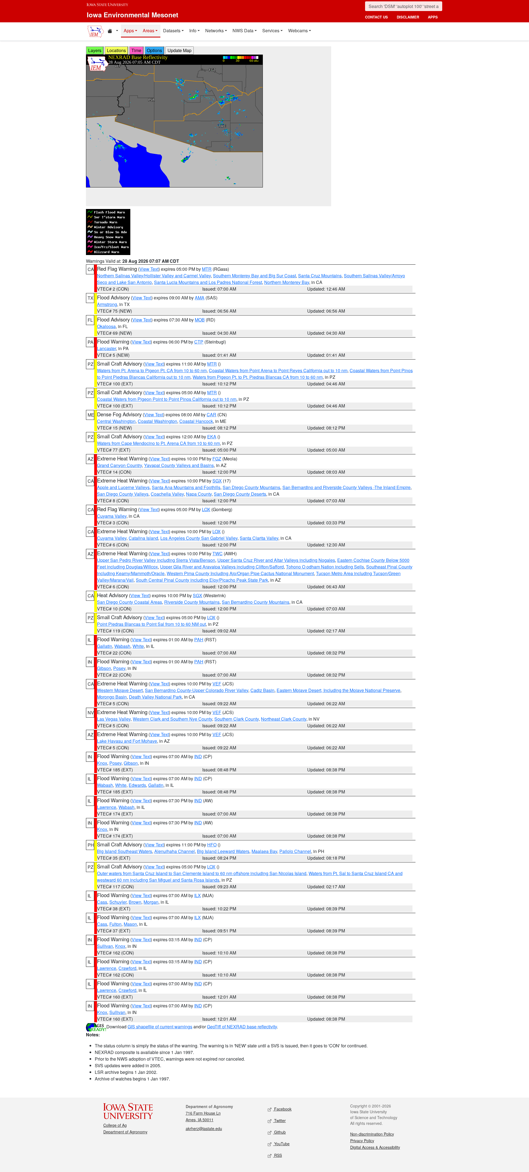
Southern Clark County (236, 719)
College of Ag (115, 1125)
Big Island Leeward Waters (223, 851)
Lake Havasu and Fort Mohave (127, 741)
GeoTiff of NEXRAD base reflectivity (242, 1026)
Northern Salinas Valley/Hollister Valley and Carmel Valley (154, 275)
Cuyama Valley (111, 516)
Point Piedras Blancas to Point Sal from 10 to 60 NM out (151, 624)
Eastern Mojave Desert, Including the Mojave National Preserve (338, 690)
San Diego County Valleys (123, 494)
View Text (148, 269)
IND (198, 756)
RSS (277, 1155)
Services (270, 30)
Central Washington (116, 421)
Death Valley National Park (155, 697)
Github (279, 1132)
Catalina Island (143, 538)
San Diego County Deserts (240, 494)
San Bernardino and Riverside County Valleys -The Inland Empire (346, 487)
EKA (211, 436)
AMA (199, 297)
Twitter (279, 1120)
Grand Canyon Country (119, 465)
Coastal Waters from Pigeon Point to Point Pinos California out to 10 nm (166, 399)
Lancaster (106, 348)
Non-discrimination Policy (372, 1134)
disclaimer (408, 17)
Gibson (104, 668)
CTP (198, 342)
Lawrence (106, 807)
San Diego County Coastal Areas (129, 602)
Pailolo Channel (295, 851)
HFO (212, 844)
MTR (207, 269)
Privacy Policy (362, 1140)
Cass (102, 902)
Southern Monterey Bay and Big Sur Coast (254, 275)
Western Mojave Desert (120, 690)
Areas (148, 30)
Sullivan (105, 946)
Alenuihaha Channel (174, 851)
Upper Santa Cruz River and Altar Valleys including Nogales (276, 560)
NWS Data (243, 30)
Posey (119, 668)
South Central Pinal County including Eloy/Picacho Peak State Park (202, 580)
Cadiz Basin (262, 690)
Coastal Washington (157, 421)
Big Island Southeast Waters (124, 851)
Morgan (151, 902)
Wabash (122, 646)
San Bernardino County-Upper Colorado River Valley (196, 690)
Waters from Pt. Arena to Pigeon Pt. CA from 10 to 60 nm (152, 370)
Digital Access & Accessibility (375, 1147)
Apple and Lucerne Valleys (123, 487)
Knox (102, 763)
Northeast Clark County (283, 719)
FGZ (216, 458)
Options (154, 50)
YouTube (281, 1143)
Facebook (282, 1109)
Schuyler (117, 902)
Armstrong (107, 304)
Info (192, 30)
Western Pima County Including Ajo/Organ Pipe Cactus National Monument (240, 573)
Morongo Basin (112, 697)
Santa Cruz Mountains (320, 275)
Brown (135, 902)
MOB (200, 320)
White (138, 646)
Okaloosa (106, 326)
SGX (217, 481)
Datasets (171, 30)
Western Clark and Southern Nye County (172, 719)
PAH (198, 639)
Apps (129, 30)
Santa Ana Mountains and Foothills (186, 487)
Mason (130, 924)
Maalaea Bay (264, 851)
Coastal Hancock (196, 421)
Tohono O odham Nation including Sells (325, 567)
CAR (211, 414)
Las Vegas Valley (114, 719)
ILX (197, 895)
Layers (94, 50)
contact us (376, 17)
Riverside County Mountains (192, 602)
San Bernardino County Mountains (255, 602)
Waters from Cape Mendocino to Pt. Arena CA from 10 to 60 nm (158, 443)
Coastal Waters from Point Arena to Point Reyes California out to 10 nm (278, 370)
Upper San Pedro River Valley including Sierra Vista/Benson (156, 560)
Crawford (127, 968)
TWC (217, 553)
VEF (216, 683)
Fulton (115, 924)
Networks (214, 30)
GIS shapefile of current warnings (160, 1026)
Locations (116, 50)
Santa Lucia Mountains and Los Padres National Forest (208, 282)
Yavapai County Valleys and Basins (179, 465)
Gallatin (104, 646)
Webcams (298, 30)
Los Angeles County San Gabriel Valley (198, 538)
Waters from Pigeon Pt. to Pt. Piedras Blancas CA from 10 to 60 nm (258, 377)
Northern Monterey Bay (286, 282)
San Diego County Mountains (251, 487)
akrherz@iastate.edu (204, 1128)
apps (433, 17)
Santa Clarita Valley (259, 538)
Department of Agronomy (125, 1132)
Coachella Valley (167, 494)
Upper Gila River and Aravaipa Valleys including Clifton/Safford (222, 567)
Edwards (137, 785)
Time (136, 50)
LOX (206, 509)
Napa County (199, 494)
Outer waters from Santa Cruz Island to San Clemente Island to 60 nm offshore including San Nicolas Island (201, 873)
